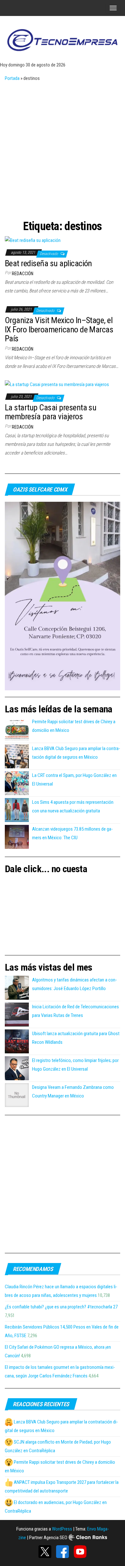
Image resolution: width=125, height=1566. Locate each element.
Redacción (22, 273)
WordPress (62, 1529)
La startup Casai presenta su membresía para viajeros (50, 412)
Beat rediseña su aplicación (48, 263)
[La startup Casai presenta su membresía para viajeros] (57, 384)
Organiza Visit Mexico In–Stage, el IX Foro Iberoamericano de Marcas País (59, 329)
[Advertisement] (62, 148)
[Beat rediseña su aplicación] (33, 240)
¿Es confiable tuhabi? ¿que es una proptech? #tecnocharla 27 (61, 1307)
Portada (12, 78)
